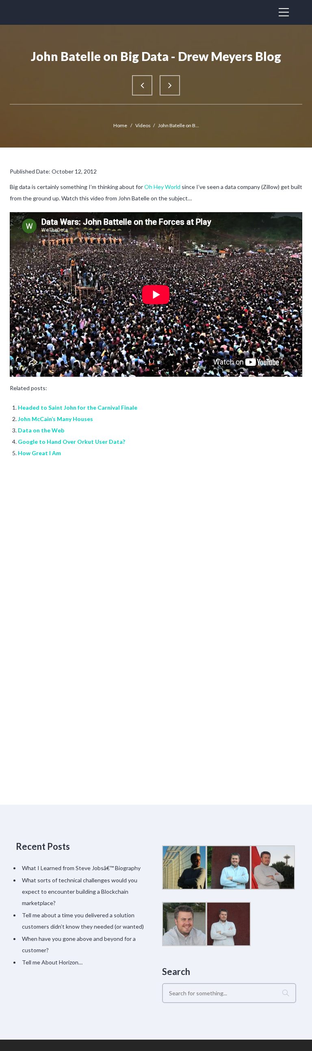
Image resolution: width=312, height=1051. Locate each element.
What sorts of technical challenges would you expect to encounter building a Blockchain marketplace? (79, 891)
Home (120, 125)
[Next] (170, 85)
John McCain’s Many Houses (55, 418)
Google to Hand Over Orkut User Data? (71, 441)
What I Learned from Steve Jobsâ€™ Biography (81, 867)
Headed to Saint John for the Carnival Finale (77, 407)
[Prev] (142, 85)
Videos (143, 125)
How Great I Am (39, 452)
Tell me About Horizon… (52, 962)
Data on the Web (41, 430)
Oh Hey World (162, 186)
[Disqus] (156, 577)
